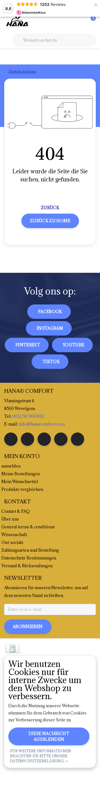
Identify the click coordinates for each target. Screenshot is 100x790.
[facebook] (11, 439)
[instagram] (27, 439)
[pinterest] (44, 439)
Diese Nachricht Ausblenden (49, 736)
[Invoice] (13, 648)
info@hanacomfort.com (42, 424)
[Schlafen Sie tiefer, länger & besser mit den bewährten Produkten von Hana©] (17, 22)
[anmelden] (69, 22)
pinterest (28, 345)
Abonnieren (28, 626)
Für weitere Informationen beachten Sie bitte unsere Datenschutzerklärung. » (40, 756)
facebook (50, 311)
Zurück (50, 207)
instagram (50, 328)
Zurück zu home (50, 220)
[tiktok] (77, 439)
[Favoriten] (80, 22)
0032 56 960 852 (28, 416)
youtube (73, 345)
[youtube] (61, 439)
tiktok (51, 361)
